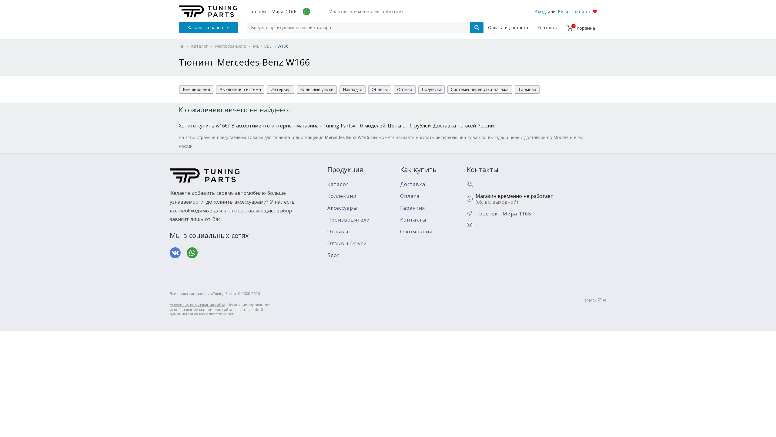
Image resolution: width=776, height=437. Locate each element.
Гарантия (412, 208)
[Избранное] (595, 11)
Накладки (352, 89)
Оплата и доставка (508, 27)
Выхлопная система (240, 89)
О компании (416, 232)
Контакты (547, 27)
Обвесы (380, 89)
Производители (348, 220)
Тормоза (527, 89)
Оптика (404, 89)
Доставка (412, 184)
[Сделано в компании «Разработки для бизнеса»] (595, 300)
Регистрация (572, 11)
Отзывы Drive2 (347, 243)
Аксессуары (342, 208)
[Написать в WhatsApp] (192, 252)
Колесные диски (316, 89)
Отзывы (337, 232)
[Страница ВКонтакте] (175, 252)
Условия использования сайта (197, 304)
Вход (540, 11)
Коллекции (341, 196)
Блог (333, 255)
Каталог (338, 184)
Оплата (410, 196)
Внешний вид (196, 89)
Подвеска (431, 89)
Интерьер (280, 89)
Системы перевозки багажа (480, 89)
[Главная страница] (208, 11)
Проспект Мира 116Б (272, 11)
